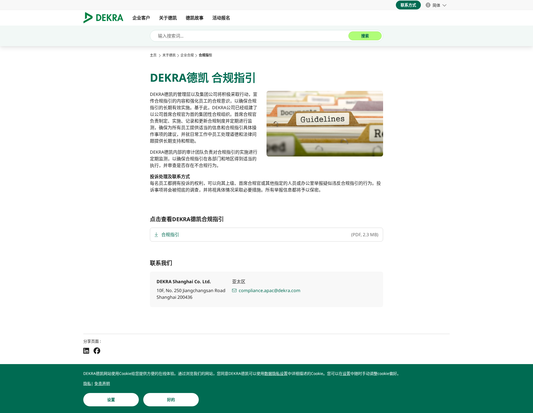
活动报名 (221, 18)
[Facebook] (97, 350)
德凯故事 (194, 18)
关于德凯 (168, 18)
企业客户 (141, 18)
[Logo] (105, 18)
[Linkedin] (86, 350)
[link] (436, 5)
